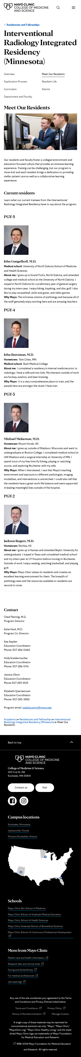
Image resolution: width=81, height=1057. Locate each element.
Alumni (46, 89)
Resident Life (49, 81)
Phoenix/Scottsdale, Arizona (22, 836)
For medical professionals (23, 976)
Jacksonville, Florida (18, 830)
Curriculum (10, 89)
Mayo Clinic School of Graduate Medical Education (34, 914)
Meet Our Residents (53, 74)
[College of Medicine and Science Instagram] (23, 802)
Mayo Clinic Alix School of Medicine (27, 908)
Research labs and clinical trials (26, 964)
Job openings (17, 982)
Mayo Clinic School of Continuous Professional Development (40, 934)
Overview (9, 74)
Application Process (15, 81)
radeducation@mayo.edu (37, 707)
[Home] (27, 7)
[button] (58, 7)
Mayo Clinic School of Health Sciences (28, 920)
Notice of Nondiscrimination (29, 1014)
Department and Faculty (18, 96)
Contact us (21, 787)
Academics (10, 719)
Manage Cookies (60, 1013)
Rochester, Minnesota (19, 824)
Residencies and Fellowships (23, 24)
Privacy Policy (56, 1008)
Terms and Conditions (28, 1008)
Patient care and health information (28, 958)
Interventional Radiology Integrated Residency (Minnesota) (37, 721)
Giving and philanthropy (22, 970)
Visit (44, 787)
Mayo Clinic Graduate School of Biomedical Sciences (35, 926)
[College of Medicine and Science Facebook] (12, 802)
